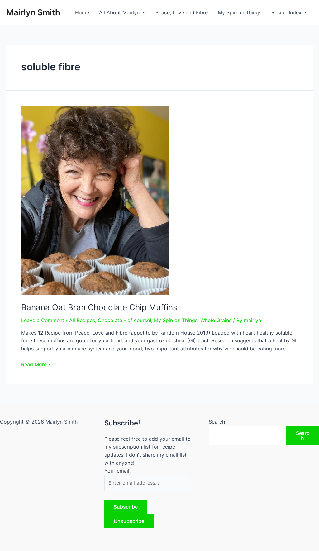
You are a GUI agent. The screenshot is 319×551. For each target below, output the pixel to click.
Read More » (36, 364)
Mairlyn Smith (33, 12)
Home (82, 12)
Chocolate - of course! (124, 320)
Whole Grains (215, 320)
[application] (143, 12)
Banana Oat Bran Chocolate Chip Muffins (99, 307)
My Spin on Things (239, 12)
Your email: (117, 471)
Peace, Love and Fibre (181, 12)
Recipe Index (286, 12)
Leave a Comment (42, 320)
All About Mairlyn (119, 12)
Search (217, 422)
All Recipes (82, 320)
